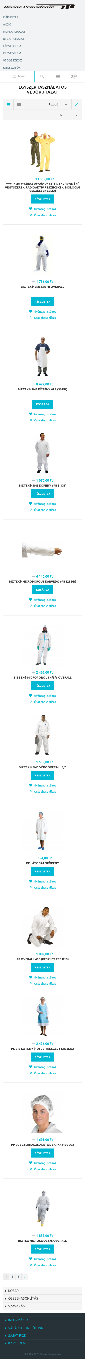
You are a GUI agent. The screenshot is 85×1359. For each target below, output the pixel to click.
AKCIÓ (7, 24)
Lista (19, 104)
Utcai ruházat (13, 38)
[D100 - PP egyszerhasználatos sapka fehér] (42, 1112)
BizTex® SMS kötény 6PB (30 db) (42, 389)
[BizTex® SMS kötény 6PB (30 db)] (42, 357)
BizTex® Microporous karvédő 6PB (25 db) (42, 581)
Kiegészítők (11, 67)
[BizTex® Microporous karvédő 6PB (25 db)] (42, 549)
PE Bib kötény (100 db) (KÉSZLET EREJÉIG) (42, 1048)
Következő (25, 1276)
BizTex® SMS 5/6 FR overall (42, 286)
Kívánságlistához (45, 209)
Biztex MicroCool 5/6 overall (42, 1240)
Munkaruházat (14, 31)
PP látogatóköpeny (42, 863)
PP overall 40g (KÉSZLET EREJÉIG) (43, 959)
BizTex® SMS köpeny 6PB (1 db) (42, 485)
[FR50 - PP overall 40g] (42, 926)
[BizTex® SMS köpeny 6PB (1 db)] (42, 453)
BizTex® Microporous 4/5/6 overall (43, 677)
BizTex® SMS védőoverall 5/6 (42, 767)
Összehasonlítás (45, 215)
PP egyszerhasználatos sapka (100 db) (42, 1144)
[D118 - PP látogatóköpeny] (42, 830)
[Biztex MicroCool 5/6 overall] (42, 1208)
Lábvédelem (12, 46)
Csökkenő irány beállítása (77, 104)
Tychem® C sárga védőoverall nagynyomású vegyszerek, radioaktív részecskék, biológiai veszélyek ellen (42, 187)
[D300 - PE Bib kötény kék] (42, 1016)
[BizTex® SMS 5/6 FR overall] (42, 254)
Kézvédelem (12, 53)
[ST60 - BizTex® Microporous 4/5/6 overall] (42, 645)
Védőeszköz (12, 60)
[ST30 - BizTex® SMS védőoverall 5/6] (42, 734)
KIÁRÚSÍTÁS (10, 17)
